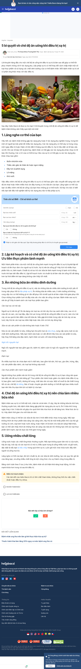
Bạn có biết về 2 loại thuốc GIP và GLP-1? (16, 232)
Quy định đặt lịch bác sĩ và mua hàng (14, 623)
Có (7, 229)
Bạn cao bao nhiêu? (9, 217)
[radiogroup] (71, 208)
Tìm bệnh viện (6, 589)
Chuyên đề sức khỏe (9, 586)
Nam (69, 208)
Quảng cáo (44, 613)
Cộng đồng (45, 589)
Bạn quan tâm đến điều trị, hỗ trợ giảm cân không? (19, 226)
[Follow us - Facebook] (3, 579)
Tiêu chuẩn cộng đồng (9, 620)
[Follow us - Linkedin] (10, 579)
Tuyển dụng (45, 610)
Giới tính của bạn (8, 208)
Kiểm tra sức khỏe (47, 586)
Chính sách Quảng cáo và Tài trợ (12, 613)
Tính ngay (69, 247)
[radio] (66, 208)
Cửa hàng (5, 592)
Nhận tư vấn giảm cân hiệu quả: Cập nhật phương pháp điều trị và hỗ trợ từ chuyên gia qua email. (37, 242)
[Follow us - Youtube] (14, 579)
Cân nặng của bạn (9, 222)
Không (15, 229)
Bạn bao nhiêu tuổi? (9, 212)
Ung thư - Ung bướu (7, 40)
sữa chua (51, 331)
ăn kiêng (19, 384)
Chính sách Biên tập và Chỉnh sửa (12, 610)
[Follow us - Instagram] (7, 579)
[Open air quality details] (26, 666)
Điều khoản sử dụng (8, 603)
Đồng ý (50, 666)
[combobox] (74, 217)
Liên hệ (43, 616)
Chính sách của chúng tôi (64, 666)
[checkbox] (4, 242)
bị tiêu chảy (22, 448)
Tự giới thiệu (45, 603)
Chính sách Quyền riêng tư (10, 606)
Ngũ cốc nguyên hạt (10, 342)
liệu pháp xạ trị (26, 291)
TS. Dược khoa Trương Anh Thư (28, 52)
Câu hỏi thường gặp (8, 616)
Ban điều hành (45, 606)
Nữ (77, 208)
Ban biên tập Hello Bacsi (15, 57)
